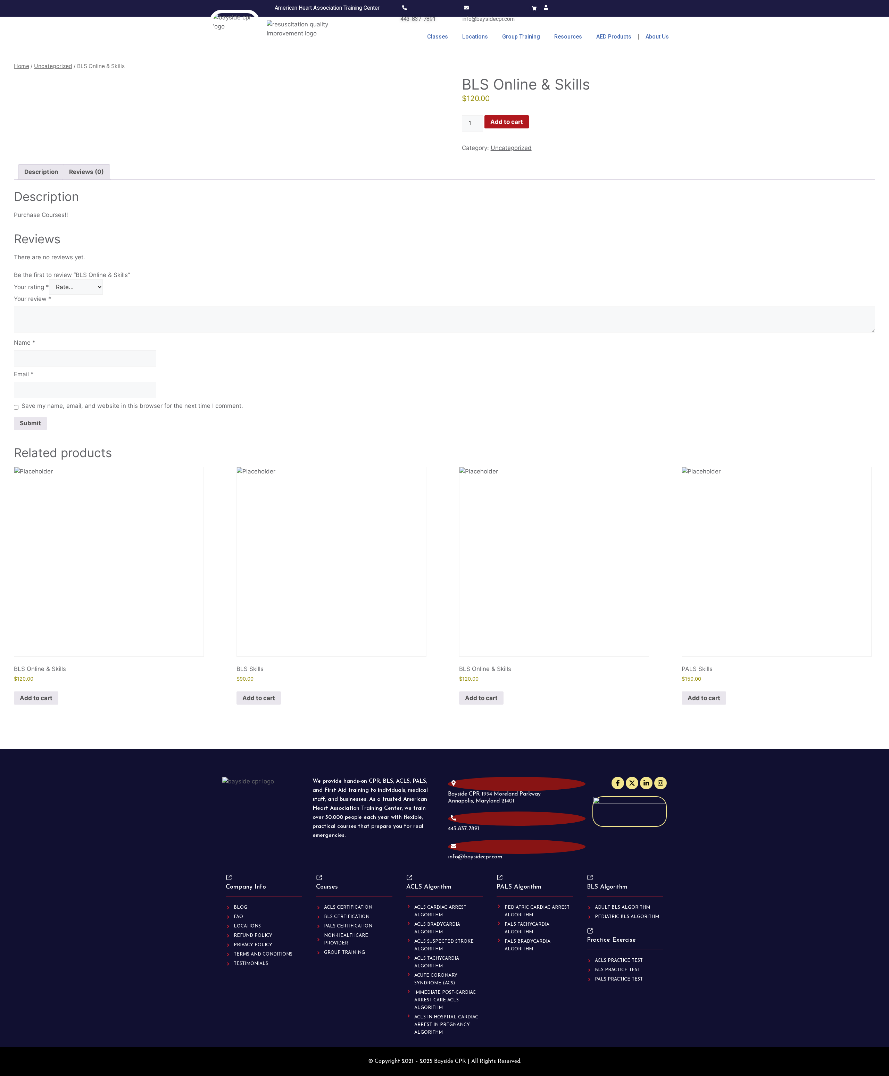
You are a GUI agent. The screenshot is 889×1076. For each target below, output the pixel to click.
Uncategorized (53, 66)
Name (24, 342)
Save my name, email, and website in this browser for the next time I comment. (132, 405)
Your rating (31, 287)
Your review (32, 298)
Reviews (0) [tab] (86, 171)
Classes (437, 36)
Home (21, 66)
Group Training (521, 36)
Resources (568, 36)
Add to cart (506, 121)
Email (24, 374)
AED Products (613, 36)
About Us (657, 36)
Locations (475, 36)
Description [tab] (41, 171)
